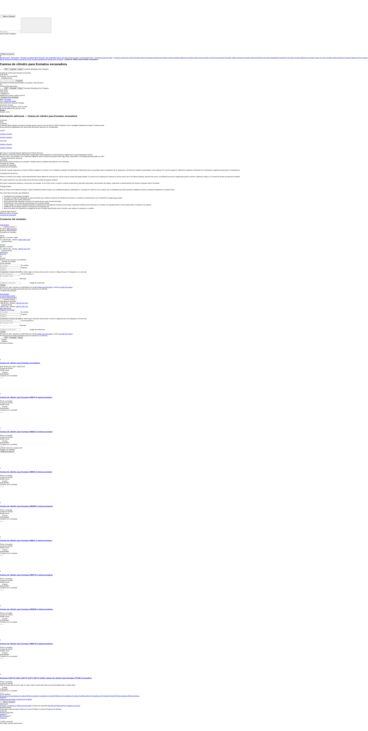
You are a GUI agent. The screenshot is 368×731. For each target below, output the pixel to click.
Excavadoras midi (97, 696)
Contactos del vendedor (24, 699)
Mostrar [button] (15, 240)
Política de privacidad (24, 706)
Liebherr (76, 58)
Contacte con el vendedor (9, 97)
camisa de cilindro (10, 101)
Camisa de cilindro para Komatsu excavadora (20, 363)
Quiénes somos (5, 699)
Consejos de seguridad (8, 215)
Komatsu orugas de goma (317, 58)
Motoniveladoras (133, 696)
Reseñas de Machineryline (57, 706)
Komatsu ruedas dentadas (335, 58)
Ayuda (13, 699)
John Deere (69, 58)
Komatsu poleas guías (195, 58)
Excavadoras (4, 696)
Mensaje (23, 278)
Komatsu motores (140, 58)
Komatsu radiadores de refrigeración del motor (47, 59)
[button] (184, 44)
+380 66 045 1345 (24, 240)
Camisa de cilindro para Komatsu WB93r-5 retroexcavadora (26, 472)
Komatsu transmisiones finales (156, 58)
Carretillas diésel (85, 696)
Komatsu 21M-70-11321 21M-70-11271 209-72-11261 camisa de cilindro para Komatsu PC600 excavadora (46, 678)
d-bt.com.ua (4, 252)
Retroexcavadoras (121, 696)
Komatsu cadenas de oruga (21, 59)
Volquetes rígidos (109, 696)
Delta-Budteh (4, 225)
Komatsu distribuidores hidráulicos (276, 58)
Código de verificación (37, 283)
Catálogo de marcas (73, 706)
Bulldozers (58, 696)
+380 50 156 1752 (24, 249)
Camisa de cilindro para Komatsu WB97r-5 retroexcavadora (26, 397)
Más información (5, 308)
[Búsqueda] (36, 25)
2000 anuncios (12, 229)
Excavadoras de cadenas (18, 696)
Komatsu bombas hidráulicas (177, 58)
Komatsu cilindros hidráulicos (298, 58)
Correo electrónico (27, 274)
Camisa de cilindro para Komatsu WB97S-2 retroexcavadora (26, 575)
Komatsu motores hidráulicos (254, 58)
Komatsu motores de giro (352, 58)
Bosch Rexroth (39, 58)
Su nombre (24, 265)
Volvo (91, 58)
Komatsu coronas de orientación (214, 58)
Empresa (24, 267)
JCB (63, 58)
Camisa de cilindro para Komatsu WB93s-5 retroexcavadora (26, 432)
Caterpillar (52, 58)
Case (47, 58)
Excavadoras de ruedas (70, 696)
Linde (81, 58)
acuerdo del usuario (65, 287)
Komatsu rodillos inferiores (234, 58)
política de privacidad (44, 287)
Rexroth (86, 58)
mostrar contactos (6, 134)
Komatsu (8, 99)
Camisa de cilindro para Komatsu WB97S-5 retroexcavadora (26, 644)
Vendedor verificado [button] (9, 227)
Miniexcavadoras (33, 696)
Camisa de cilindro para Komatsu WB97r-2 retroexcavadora (26, 541)
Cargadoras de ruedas (47, 696)
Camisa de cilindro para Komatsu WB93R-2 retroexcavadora (26, 506)
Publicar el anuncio (7, 451)
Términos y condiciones (8, 706)
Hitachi (58, 58)
